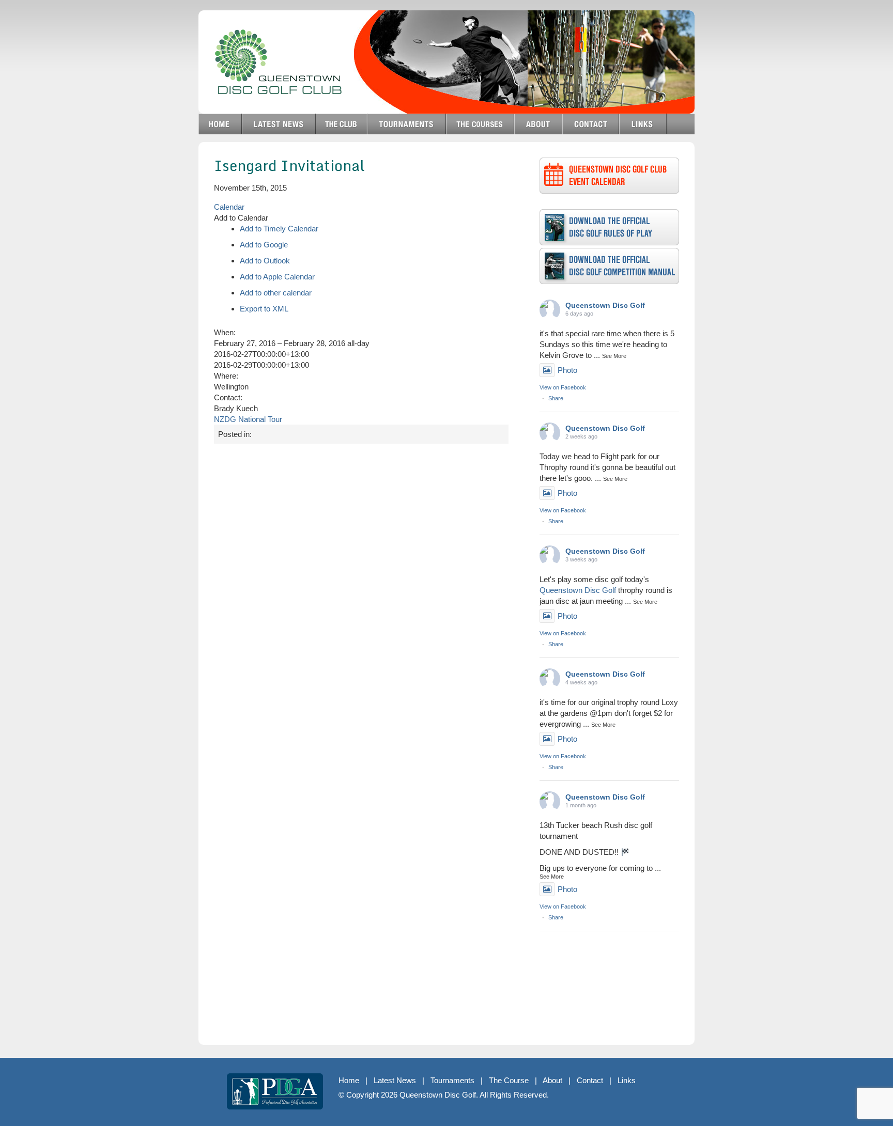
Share (555, 398)
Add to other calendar (276, 292)
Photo (567, 370)
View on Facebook (563, 387)
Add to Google (264, 244)
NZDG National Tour (248, 419)
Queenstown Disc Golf (605, 305)
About (552, 1080)
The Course (509, 1080)
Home (348, 1080)
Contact (590, 1080)
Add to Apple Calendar (277, 276)
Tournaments (452, 1080)
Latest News (395, 1080)
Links (627, 1080)
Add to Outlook (265, 260)
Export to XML (264, 308)
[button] (241, 217)
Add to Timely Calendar (279, 228)
